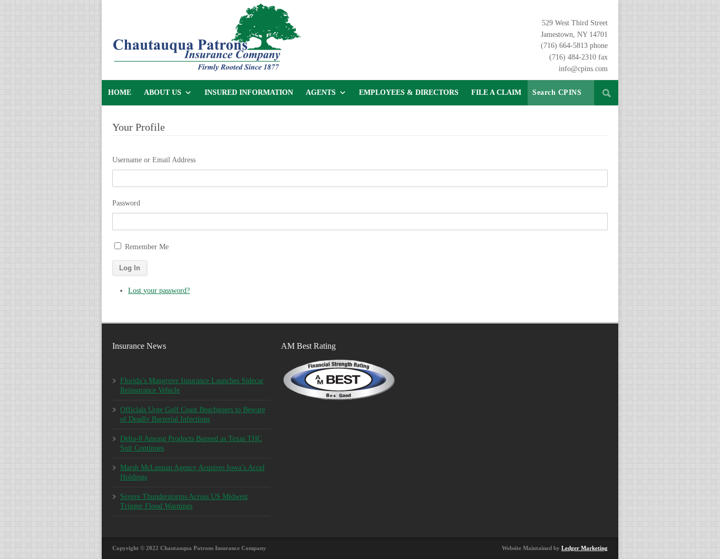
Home (119, 92)
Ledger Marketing (584, 548)
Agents (321, 92)
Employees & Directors (409, 92)
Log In (129, 268)
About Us (162, 92)
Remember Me (147, 247)
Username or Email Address (154, 160)
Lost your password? (159, 291)
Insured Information (249, 92)
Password (126, 203)
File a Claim (496, 92)
